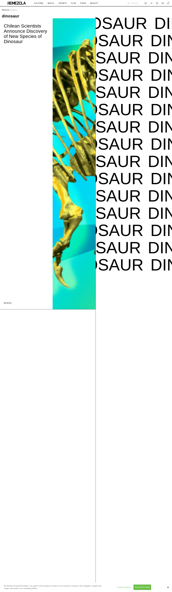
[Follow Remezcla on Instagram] (157, 3)
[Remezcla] (16, 3)
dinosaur (14, 10)
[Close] (168, 587)
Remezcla (5, 10)
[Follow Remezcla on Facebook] (146, 3)
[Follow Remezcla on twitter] (151, 3)
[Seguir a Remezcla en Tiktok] (168, 3)
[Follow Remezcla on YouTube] (163, 3)
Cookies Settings (124, 587)
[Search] (129, 3)
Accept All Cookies (142, 587)
